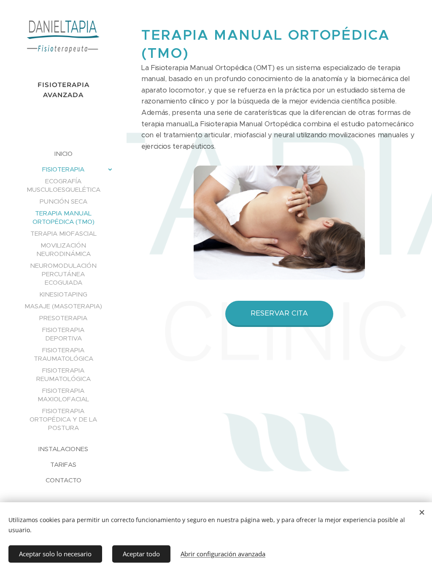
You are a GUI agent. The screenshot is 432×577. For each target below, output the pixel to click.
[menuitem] (63, 153)
